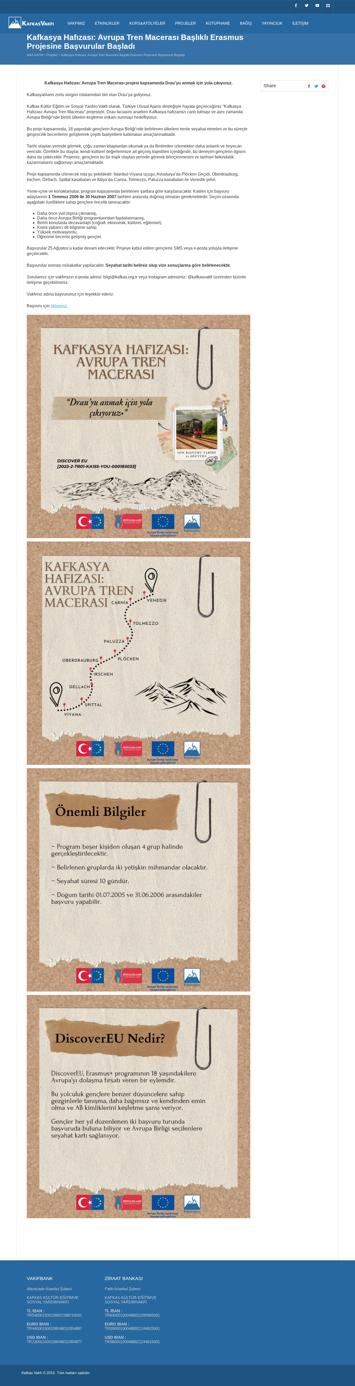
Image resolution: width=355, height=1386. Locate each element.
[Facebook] (296, 7)
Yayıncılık (272, 23)
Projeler (185, 23)
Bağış (246, 23)
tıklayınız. (59, 306)
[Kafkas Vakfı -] (31, 29)
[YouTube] (317, 7)
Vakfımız (76, 23)
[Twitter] (306, 7)
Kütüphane (218, 23)
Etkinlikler (107, 23)
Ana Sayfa (35, 55)
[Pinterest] (323, 86)
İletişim (300, 23)
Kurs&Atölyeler (147, 23)
